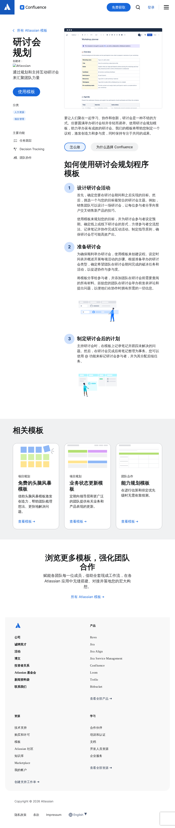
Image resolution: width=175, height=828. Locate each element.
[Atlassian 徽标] (7, 7)
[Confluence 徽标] (33, 7)
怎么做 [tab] (75, 147)
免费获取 (118, 7)
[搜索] (138, 7)
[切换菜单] (168, 7)
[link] (151, 7)
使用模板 (26, 91)
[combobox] (73, 814)
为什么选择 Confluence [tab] (114, 147)
